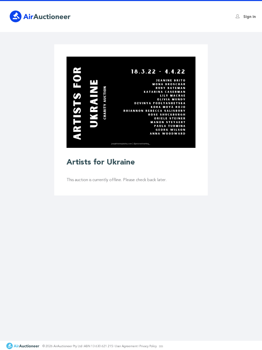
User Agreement (126, 346)
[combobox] (160, 346)
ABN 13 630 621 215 (98, 346)
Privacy (148, 346)
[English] (161, 346)
